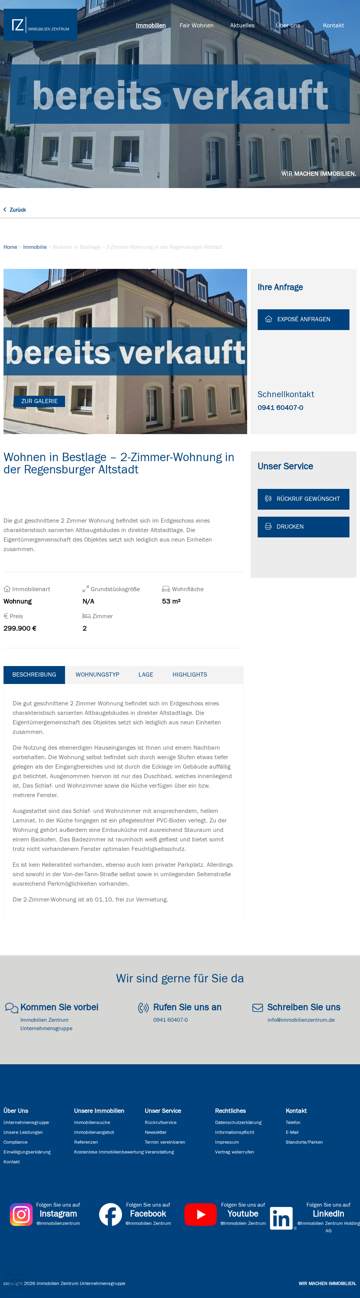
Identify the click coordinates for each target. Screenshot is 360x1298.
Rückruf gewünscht (307, 499)
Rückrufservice (160, 1122)
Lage (146, 675)
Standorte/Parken (304, 1142)
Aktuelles (242, 25)
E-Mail (292, 1132)
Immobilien (151, 25)
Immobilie (35, 247)
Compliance (15, 1142)
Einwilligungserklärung (27, 1152)
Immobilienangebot (94, 1132)
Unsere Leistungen (23, 1132)
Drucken (289, 527)
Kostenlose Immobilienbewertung (109, 1152)
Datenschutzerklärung (238, 1122)
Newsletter (156, 1132)
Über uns (288, 25)
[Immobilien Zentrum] (40, 25)
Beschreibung (34, 675)
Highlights (190, 675)
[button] (15, 1282)
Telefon (293, 1122)
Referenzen (86, 1142)
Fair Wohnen (197, 25)
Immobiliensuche (92, 1122)
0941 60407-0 (280, 407)
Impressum (227, 1142)
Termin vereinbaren (165, 1142)
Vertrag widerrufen (234, 1152)
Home (10, 247)
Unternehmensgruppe (26, 1122)
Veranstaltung (159, 1152)
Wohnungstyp (97, 675)
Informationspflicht (234, 1132)
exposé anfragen (303, 319)
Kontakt (333, 25)
